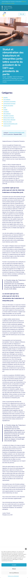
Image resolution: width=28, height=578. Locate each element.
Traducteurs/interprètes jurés (16, 132)
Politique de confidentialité (13, 576)
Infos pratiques (7, 113)
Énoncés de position (8, 105)
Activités (5, 97)
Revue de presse (7, 121)
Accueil (4, 76)
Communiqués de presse (9, 103)
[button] (26, 549)
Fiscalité (5, 109)
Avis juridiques (6, 99)
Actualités (9, 76)
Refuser (14, 569)
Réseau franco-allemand (9, 119)
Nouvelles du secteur (8, 115)
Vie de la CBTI (6, 125)
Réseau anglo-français (8, 117)
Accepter (14, 565)
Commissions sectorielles (9, 101)
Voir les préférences (14, 573)
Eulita (4, 107)
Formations (6, 111)
